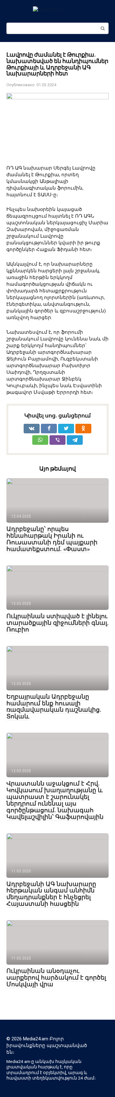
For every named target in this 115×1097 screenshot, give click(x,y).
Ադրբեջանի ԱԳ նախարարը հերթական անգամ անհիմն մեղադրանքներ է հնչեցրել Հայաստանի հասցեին (51, 894)
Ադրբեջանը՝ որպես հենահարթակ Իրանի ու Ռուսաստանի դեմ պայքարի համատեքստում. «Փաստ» (51, 539)
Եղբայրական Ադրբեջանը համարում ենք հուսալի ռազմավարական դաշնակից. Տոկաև (53, 706)
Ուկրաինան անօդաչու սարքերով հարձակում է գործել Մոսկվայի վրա (56, 977)
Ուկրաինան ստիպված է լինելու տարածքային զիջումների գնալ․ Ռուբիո (57, 622)
